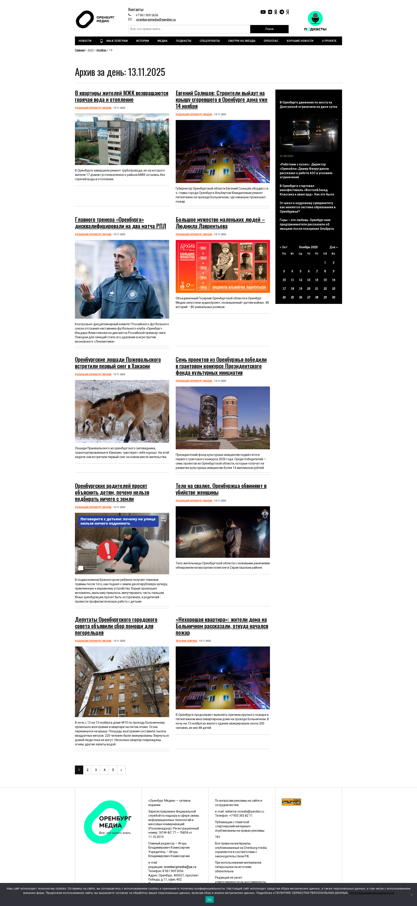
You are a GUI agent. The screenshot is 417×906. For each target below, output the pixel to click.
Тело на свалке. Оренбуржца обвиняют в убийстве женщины (221, 488)
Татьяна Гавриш (186, 641)
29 (325, 297)
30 (333, 297)
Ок (210, 899)
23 (333, 288)
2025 (91, 50)
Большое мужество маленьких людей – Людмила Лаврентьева (220, 222)
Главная (80, 50)
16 (333, 279)
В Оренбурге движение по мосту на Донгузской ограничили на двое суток (308, 104)
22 (325, 288)
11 (292, 279)
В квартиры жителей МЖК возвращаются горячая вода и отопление (121, 95)
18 (292, 288)
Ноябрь (101, 50)
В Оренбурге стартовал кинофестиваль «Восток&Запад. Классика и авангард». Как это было (307, 190)
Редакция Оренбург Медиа (93, 108)
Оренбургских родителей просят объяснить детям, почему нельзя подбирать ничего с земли (112, 492)
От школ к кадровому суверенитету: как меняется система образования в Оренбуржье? (308, 207)
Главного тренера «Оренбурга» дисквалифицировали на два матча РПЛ (120, 222)
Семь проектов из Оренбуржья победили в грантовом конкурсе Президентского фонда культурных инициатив (221, 365)
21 (316, 288)
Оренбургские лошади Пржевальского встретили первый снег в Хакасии (118, 362)
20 (308, 288)
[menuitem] (85, 41)
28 (316, 297)
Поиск (269, 29)
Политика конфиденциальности (371, 892)
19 (300, 288)
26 (300, 297)
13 (308, 279)
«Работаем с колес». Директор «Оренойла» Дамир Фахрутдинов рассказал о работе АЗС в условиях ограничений (306, 171)
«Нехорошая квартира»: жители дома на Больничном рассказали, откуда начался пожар (222, 625)
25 (292, 297)
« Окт (283, 247)
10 (284, 279)
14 (316, 279)
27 (308, 297)
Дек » (333, 247)
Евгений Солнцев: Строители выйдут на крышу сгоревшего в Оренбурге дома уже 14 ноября (222, 99)
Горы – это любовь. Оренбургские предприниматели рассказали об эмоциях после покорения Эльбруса (307, 224)
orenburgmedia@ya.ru (180, 867)
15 (325, 279)
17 (284, 288)
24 (284, 297)
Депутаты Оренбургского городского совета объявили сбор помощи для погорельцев (116, 625)
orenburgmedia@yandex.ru (156, 19)
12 (300, 279)
